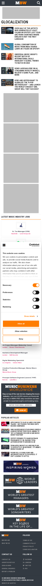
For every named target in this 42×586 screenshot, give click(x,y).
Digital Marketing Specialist (13, 360)
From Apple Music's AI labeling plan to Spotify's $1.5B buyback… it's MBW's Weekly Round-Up (25, 447)
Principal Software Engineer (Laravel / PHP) (19, 377)
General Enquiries (8, 568)
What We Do (6, 543)
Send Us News (6, 565)
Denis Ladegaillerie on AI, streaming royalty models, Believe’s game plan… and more (27, 71)
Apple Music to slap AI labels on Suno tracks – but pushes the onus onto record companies (25, 424)
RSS (26, 568)
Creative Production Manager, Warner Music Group (19, 369)
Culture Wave (17, 362)
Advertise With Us (8, 562)
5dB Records (13, 355)
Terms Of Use (27, 540)
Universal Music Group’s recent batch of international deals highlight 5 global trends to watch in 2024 (27, 58)
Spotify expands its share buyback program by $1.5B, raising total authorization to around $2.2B (24, 440)
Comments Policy (29, 543)
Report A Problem (8, 571)
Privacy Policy (28, 546)
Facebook (28, 559)
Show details (29, 316)
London (4, 347)
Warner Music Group (9, 372)
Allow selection (21, 331)
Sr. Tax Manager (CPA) (21, 231)
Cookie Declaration (30, 549)
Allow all (21, 324)
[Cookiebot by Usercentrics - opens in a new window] (29, 245)
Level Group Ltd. (25, 233)
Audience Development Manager (15, 353)
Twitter (28, 565)
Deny (21, 339)
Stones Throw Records (17, 347)
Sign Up (22, 410)
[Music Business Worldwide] (21, 3)
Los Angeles (6, 362)
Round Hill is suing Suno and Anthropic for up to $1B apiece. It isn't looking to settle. (23, 454)
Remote (5, 380)
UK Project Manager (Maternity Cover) (17, 345)
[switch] (36, 292)
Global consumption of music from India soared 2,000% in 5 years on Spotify (27, 46)
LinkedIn (28, 562)
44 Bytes (13, 583)
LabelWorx (13, 380)
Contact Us (6, 559)
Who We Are (6, 540)
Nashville (14, 233)
